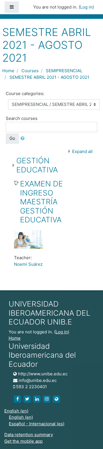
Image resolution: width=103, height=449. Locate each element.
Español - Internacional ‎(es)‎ (36, 423)
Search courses (21, 118)
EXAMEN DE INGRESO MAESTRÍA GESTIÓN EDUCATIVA (41, 201)
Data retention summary (28, 434)
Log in (86, 7)
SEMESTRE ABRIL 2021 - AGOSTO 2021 (49, 77)
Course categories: (25, 93)
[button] (23, 138)
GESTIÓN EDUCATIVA (37, 165)
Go (12, 138)
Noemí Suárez (28, 264)
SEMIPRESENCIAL (64, 70)
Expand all (82, 151)
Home (8, 70)
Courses (30, 70)
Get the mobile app (23, 441)
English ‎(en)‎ (16, 411)
